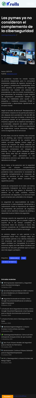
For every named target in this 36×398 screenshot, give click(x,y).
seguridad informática (9, 262)
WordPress (22, 396)
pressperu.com (12, 74)
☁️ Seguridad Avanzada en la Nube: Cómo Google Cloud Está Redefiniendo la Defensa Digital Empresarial (16, 301)
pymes (14, 35)
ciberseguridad (6, 35)
